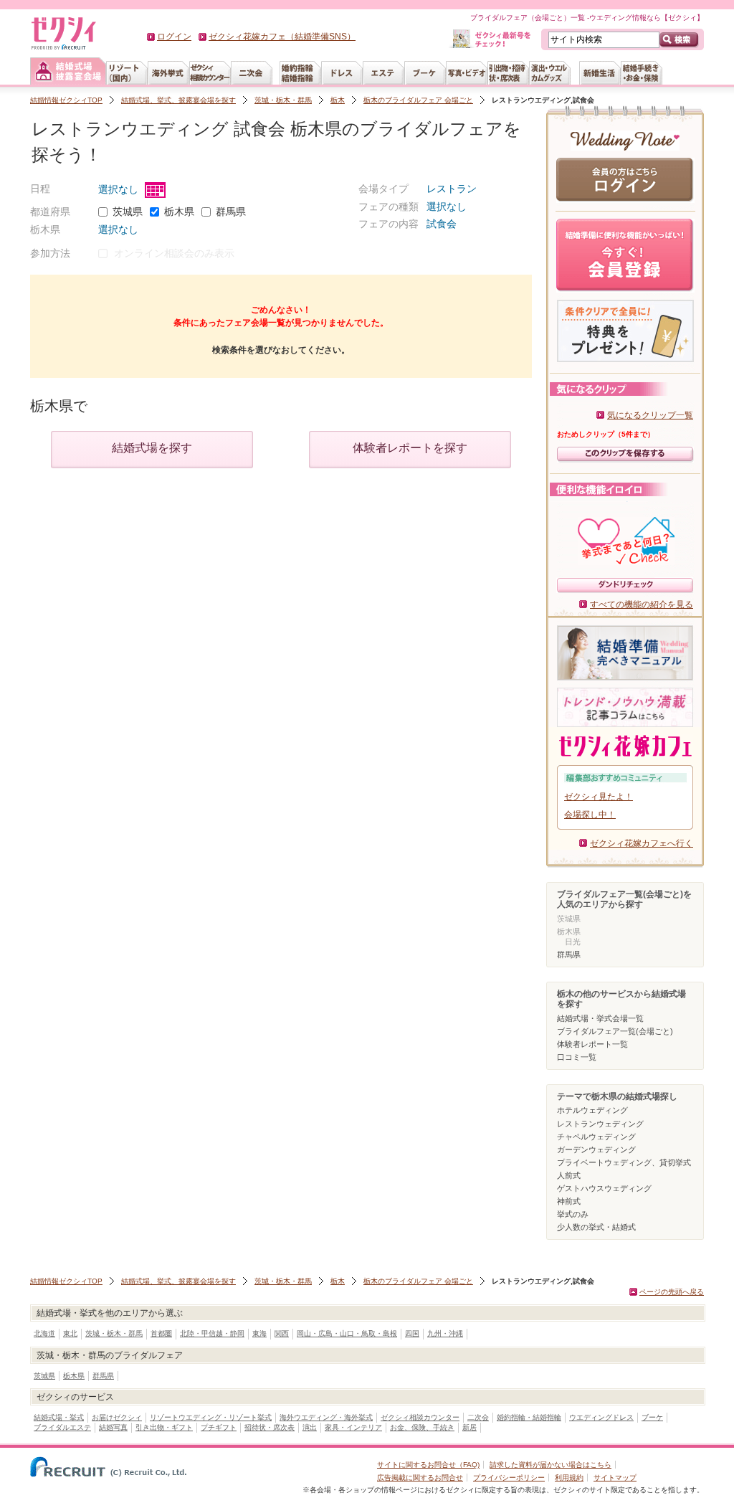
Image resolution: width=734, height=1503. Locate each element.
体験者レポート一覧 (592, 1044)
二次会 (478, 1417)
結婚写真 (113, 1427)
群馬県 (231, 211)
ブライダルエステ (62, 1427)
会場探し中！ (590, 815)
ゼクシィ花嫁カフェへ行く (641, 843)
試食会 (441, 223)
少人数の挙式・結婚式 (596, 1227)
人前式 (569, 1175)
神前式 (569, 1201)
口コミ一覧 (576, 1057)
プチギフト (219, 1427)
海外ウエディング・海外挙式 (326, 1417)
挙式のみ (572, 1214)
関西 (282, 1333)
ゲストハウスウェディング (604, 1188)
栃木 (337, 100)
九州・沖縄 (445, 1333)
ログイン (174, 37)
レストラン (451, 188)
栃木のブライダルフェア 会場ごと (418, 100)
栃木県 (179, 211)
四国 (412, 1333)
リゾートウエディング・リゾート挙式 (211, 1417)
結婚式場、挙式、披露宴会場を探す (178, 100)
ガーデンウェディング (596, 1149)
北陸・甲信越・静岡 (212, 1333)
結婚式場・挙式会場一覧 (600, 1018)
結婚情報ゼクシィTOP (66, 100)
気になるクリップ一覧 (650, 415)
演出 (309, 1427)
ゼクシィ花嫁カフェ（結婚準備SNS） (282, 37)
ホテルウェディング (592, 1110)
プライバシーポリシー (509, 1477)
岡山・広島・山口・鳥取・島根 (347, 1333)
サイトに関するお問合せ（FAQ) (428, 1465)
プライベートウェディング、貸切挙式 (624, 1162)
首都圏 (161, 1333)
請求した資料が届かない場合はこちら (550, 1465)
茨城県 (128, 211)
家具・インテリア (353, 1427)
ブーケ (652, 1417)
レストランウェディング (600, 1123)
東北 (70, 1333)
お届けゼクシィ (117, 1417)
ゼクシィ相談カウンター (420, 1417)
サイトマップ (615, 1477)
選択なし (119, 189)
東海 (259, 1333)
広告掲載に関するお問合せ (420, 1477)
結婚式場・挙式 (59, 1417)
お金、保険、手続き (422, 1427)
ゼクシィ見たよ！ (598, 797)
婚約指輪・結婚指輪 (529, 1417)
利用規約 (569, 1477)
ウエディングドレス (601, 1417)
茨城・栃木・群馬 (283, 100)
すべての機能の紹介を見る (641, 604)
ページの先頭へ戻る (671, 1292)
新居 (469, 1427)
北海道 (44, 1333)
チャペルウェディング (596, 1136)
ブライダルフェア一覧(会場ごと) (615, 1031)
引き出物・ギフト (164, 1427)
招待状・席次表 (269, 1427)
